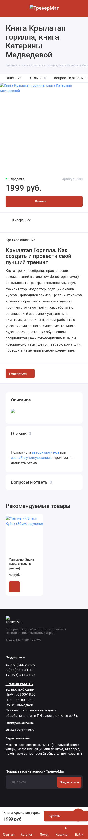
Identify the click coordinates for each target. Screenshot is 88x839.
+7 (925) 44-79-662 (20, 665)
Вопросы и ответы (70, 78)
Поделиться (18, 373)
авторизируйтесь (45, 452)
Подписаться (69, 782)
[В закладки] (36, 520)
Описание (13, 78)
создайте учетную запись (31, 458)
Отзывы (38, 78)
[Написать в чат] (78, 814)
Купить (14, 586)
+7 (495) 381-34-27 (20, 675)
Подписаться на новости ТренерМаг (35, 771)
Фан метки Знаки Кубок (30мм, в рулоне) (21, 564)
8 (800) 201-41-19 (19, 670)
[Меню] (8, 8)
